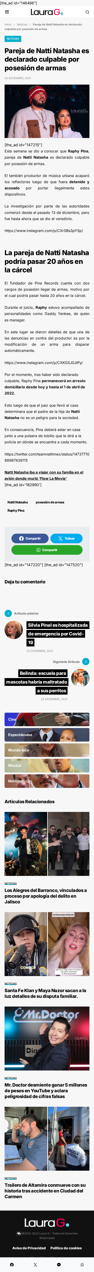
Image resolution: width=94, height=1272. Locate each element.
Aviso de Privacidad (29, 1248)
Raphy (41, 307)
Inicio (8, 24)
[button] (7, 12)
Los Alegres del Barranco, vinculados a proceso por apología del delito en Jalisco (46, 896)
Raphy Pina (16, 510)
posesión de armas (50, 502)
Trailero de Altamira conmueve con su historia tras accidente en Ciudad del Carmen (45, 1190)
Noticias (22, 24)
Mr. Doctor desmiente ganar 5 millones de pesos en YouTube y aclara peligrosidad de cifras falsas (46, 1090)
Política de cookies (66, 1248)
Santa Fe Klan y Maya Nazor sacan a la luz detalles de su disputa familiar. (45, 993)
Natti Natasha (18, 502)
